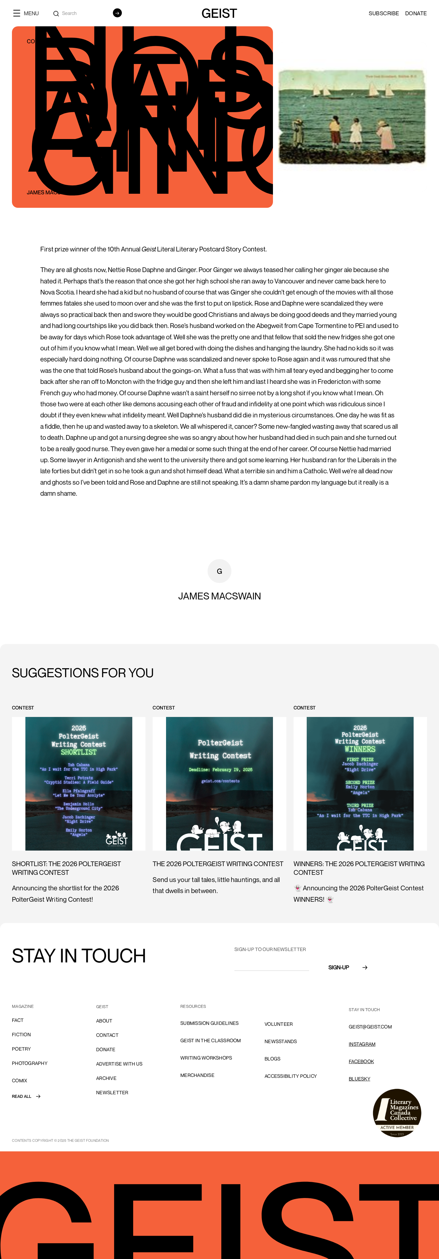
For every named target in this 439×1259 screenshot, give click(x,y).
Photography (29, 1063)
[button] (28, 13)
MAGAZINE (23, 1006)
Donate (416, 13)
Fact (18, 1020)
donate (106, 1049)
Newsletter (112, 1092)
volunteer (279, 1024)
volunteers (280, 1007)
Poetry (21, 1049)
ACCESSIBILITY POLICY (291, 1076)
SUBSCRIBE (384, 13)
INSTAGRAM (362, 1044)
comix (19, 1080)
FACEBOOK (361, 1061)
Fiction (21, 1034)
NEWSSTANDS (281, 1041)
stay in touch (364, 1009)
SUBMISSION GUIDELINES (209, 1023)
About (104, 1021)
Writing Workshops (206, 1058)
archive (106, 1078)
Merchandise (197, 1075)
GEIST (102, 1006)
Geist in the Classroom (210, 1040)
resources (193, 1006)
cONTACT (107, 1035)
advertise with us (119, 1064)
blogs (272, 1059)
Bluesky (359, 1079)
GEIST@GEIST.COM (370, 1027)
